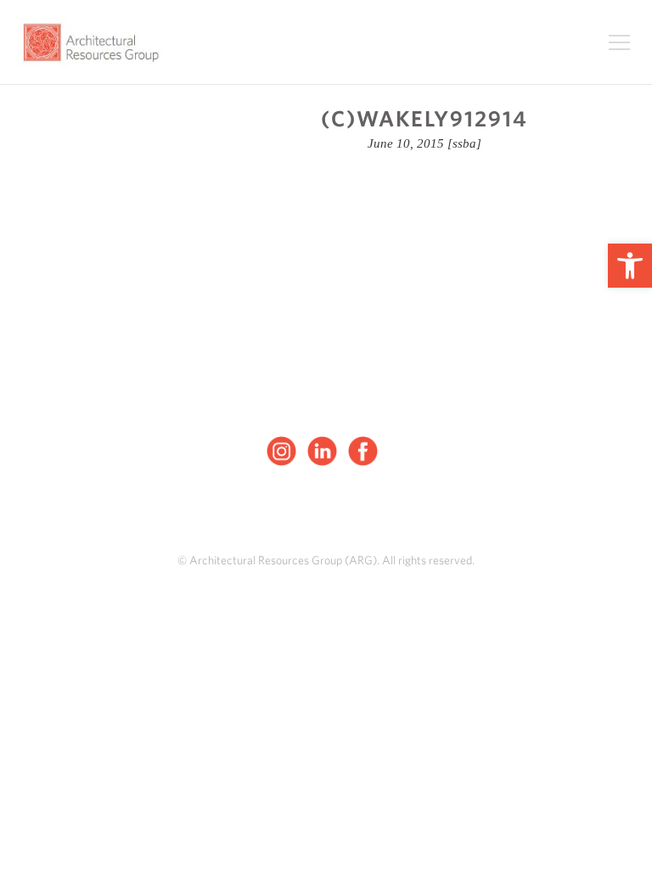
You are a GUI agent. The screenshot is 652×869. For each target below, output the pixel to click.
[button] (630, 266)
